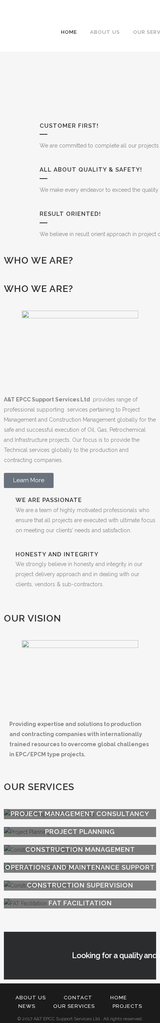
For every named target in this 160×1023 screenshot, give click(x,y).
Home (118, 997)
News (26, 1006)
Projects (127, 1006)
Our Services (74, 1006)
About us (31, 997)
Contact (78, 997)
